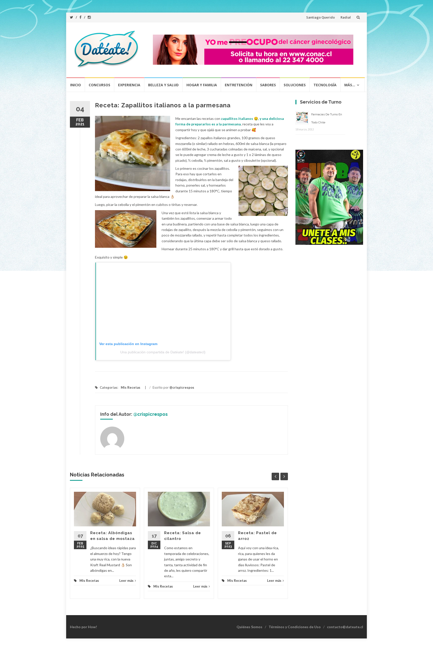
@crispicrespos (181, 387)
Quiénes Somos (249, 627)
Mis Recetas (130, 387)
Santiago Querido (320, 17)
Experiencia (129, 85)
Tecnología (325, 85)
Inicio (75, 85)
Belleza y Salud (163, 85)
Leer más (126, 581)
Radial (346, 17)
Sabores (268, 85)
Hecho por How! (83, 627)
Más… (349, 85)
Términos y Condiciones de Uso (295, 627)
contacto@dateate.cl (345, 627)
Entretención (238, 85)
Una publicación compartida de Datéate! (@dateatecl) (162, 352)
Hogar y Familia (201, 85)
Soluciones (295, 85)
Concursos (99, 85)
